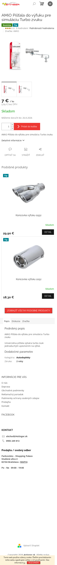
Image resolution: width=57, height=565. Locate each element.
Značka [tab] (25, 321)
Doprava (6, 386)
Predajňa (6, 402)
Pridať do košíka (29, 126)
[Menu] (50, 4)
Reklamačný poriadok (12, 394)
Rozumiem (34, 563)
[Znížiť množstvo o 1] (12, 128)
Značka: (12, 31)
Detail (48, 232)
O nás (4, 382)
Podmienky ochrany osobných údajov (20, 398)
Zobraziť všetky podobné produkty (28, 310)
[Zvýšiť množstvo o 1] (12, 125)
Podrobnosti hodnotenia (41, 28)
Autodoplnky (23, 357)
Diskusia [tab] (16, 321)
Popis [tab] (7, 321)
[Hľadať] (34, 4)
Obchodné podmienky (13, 390)
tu (24, 562)
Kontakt (5, 405)
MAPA (24, 462)
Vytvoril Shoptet (31, 545)
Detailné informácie (12, 140)
